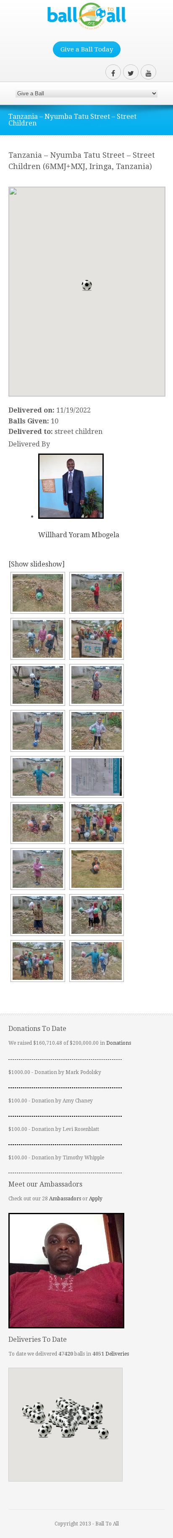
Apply (95, 1199)
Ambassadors (65, 1199)
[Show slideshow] (36, 564)
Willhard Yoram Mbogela (78, 535)
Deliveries (117, 1354)
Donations (118, 1043)
